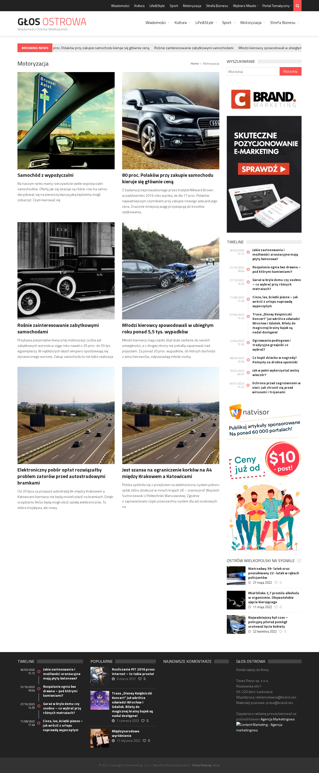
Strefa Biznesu (217, 5)
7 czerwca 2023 (128, 720)
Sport (174, 5)
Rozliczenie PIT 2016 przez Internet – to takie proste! (133, 671)
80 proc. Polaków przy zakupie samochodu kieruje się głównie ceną (90, 47)
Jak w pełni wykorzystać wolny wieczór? (275, 372)
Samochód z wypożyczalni (45, 175)
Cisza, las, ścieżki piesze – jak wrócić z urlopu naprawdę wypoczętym (275, 301)
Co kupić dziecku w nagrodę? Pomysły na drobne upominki (275, 359)
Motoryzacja (192, 5)
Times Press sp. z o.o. (206, 765)
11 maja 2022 (262, 606)
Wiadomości (120, 5)
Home (195, 63)
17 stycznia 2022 (128, 740)
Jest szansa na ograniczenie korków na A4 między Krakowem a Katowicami (167, 473)
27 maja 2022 (262, 582)
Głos (51, 21)
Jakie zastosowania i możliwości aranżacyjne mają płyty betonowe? (275, 254)
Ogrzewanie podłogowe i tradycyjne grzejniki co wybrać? (271, 345)
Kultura (139, 5)
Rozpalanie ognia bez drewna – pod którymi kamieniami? (276, 269)
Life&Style (157, 5)
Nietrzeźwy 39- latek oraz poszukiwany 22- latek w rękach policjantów (273, 573)
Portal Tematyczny (276, 5)
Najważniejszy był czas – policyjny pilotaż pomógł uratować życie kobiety (268, 622)
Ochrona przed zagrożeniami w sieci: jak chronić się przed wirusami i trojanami (276, 387)
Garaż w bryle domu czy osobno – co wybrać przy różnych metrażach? (276, 284)
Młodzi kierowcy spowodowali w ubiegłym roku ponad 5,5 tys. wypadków (168, 328)
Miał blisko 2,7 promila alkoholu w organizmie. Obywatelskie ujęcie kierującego (273, 597)
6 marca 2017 (126, 678)
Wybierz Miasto (244, 5)
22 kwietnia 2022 (265, 631)
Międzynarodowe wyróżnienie (125, 733)
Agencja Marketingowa (278, 719)
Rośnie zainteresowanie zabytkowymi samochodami (186, 47)
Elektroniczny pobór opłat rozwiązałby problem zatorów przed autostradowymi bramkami (61, 476)
